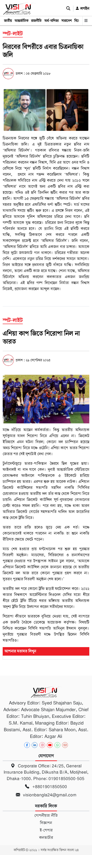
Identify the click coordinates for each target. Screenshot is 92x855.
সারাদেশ (66, 21)
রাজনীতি (36, 21)
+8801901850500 (49, 786)
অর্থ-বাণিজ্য (51, 21)
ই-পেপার (46, 830)
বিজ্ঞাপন (46, 822)
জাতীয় (8, 21)
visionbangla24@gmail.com (49, 794)
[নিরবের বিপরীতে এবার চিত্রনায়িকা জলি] (46, 110)
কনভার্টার (46, 837)
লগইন (84, 8)
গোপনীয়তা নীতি (46, 815)
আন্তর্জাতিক (21, 21)
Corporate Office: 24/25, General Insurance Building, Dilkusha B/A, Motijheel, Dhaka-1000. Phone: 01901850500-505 (46, 772)
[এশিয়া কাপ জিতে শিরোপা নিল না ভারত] (46, 399)
